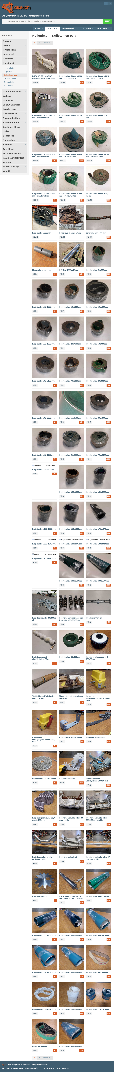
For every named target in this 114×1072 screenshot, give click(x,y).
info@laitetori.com (39, 16)
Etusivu (39, 29)
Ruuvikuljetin (9, 86)
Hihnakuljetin (9, 68)
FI (105, 3)
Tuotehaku (87, 29)
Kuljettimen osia (10, 75)
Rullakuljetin (9, 82)
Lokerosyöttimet (10, 79)
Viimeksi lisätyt (70, 29)
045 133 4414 (22, 16)
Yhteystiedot (104, 29)
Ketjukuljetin (8, 71)
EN (110, 3)
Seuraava (46, 43)
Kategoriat (52, 29)
